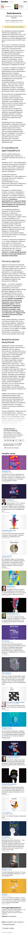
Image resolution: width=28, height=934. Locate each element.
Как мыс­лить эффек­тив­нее (16, 702)
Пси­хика (4, 895)
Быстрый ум (6, 837)
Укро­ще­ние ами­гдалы (9, 784)
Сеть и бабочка (7, 813)
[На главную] (5, 2)
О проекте (10, 932)
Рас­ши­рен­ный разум (9, 530)
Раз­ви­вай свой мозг (13, 757)
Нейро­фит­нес (6, 471)
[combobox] (15, 1)
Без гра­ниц (5, 641)
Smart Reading (20, 27)
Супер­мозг (10, 500)
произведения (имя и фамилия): (13, 922)
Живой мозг (11, 586)
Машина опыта (7, 869)
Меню (25, 1)
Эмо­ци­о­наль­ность (13, 614)
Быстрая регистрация (12, 448)
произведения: (9, 916)
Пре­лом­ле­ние (6, 673)
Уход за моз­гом (7, 556)
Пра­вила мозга (7, 728)
